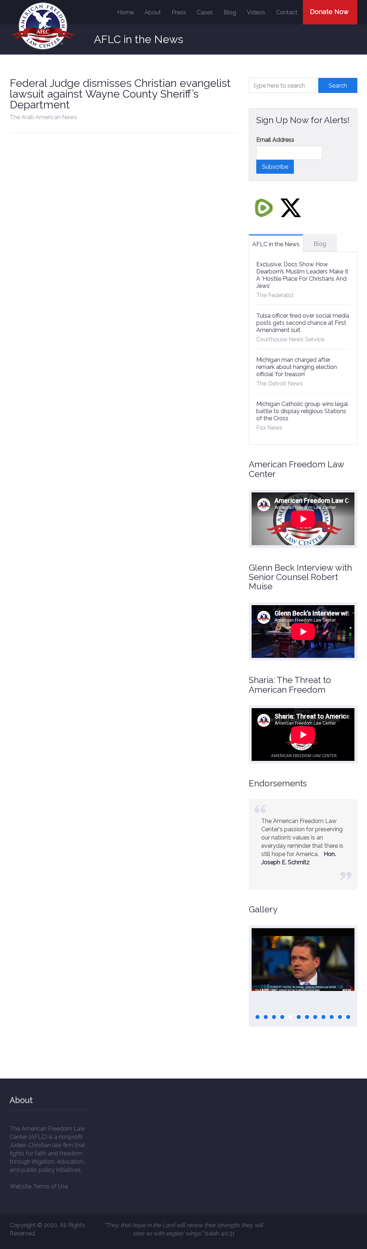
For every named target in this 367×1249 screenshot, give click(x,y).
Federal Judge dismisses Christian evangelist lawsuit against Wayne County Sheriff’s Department (120, 94)
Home (125, 12)
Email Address (275, 139)
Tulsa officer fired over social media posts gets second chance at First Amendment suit (302, 322)
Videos (256, 12)
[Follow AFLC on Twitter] (290, 207)
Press (179, 12)
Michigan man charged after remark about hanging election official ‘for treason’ (296, 367)
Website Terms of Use (39, 1186)
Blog (230, 12)
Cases (205, 12)
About (152, 12)
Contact (286, 12)
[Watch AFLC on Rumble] (263, 207)
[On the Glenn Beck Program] (303, 959)
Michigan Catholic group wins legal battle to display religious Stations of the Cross (302, 411)
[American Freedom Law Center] (43, 26)
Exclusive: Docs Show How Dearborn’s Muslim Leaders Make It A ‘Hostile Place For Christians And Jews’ (302, 275)
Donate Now (329, 11)
